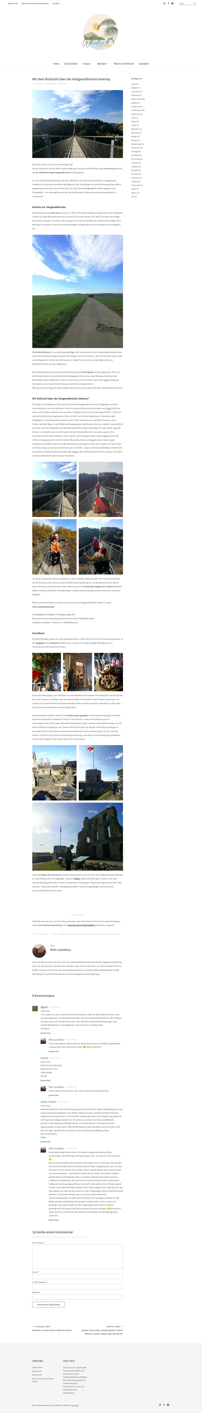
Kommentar (38, 1242)
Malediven (135, 129)
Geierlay (78, 934)
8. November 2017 (38, 84)
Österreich (135, 147)
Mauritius (135, 133)
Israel (133, 118)
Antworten (45, 1033)
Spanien (134, 170)
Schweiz (134, 162)
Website (36, 1292)
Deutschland (71, 63)
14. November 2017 (55, 1007)
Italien (133, 121)
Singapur (135, 166)
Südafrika (135, 178)
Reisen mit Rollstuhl (124, 63)
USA (133, 196)
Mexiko (134, 136)
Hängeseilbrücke (87, 934)
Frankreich (135, 106)
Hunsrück (96, 934)
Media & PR (12, 3)
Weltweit (101, 63)
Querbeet (144, 63)
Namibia (134, 140)
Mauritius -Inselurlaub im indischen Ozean (52, 1328)
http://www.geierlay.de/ (43, 606)
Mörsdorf (110, 934)
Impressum (36, 1371)
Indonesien (135, 114)
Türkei (133, 189)
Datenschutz (37, 1367)
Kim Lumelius (52, 84)
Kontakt (56, 3)
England (134, 103)
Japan (133, 125)
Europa (86, 63)
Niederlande (136, 144)
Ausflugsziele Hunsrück (67, 934)
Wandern (117, 934)
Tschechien (135, 185)
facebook (168, 3)
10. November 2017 (63, 1102)
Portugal (134, 151)
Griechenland (136, 110)
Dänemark (135, 95)
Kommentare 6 (62, 84)
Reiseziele (135, 159)
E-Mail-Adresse (40, 1282)
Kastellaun (103, 934)
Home (56, 63)
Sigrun (44, 1007)
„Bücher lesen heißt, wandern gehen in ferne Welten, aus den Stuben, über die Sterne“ (102, 1330)
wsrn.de (75, 1405)
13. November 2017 (55, 1058)
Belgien (134, 87)
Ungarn (134, 193)
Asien (133, 84)
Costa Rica (135, 91)
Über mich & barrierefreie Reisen (35, 3)
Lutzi (106, 379)
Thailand (134, 181)
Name (35, 1272)
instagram (164, 3)
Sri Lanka (135, 174)
